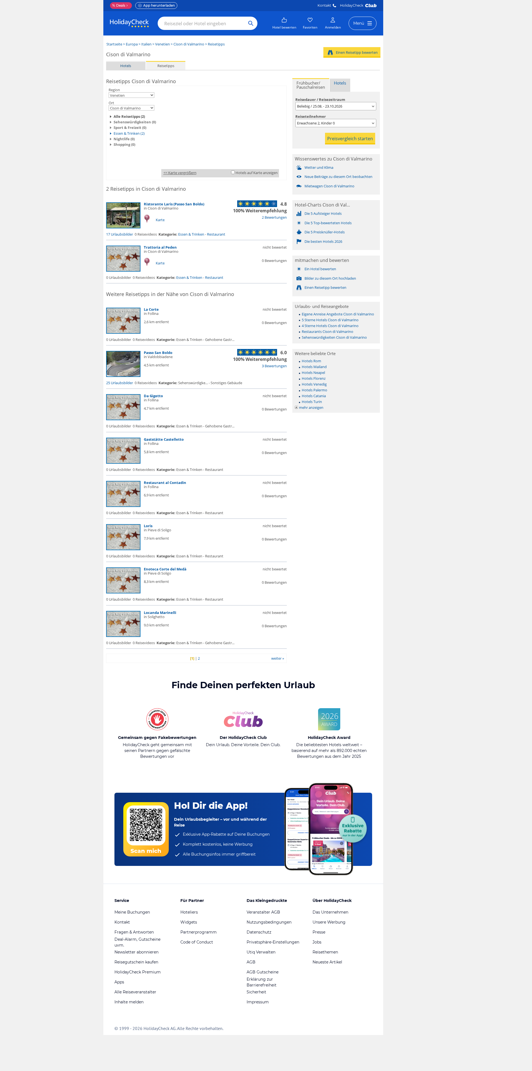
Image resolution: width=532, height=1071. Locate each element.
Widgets (188, 922)
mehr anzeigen (311, 407)
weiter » (277, 658)
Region (114, 89)
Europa (132, 44)
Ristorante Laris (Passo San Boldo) (174, 204)
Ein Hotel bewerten (320, 268)
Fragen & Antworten (134, 932)
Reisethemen (325, 952)
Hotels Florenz (314, 378)
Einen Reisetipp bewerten (357, 52)
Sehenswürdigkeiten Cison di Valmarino (334, 337)
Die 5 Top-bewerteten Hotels (328, 222)
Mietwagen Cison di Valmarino (329, 185)
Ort (111, 102)
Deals (118, 5)
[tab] (310, 85)
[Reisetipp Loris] (123, 548)
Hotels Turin (312, 401)
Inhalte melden (129, 1001)
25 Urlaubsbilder (119, 382)
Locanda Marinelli (160, 612)
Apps (119, 982)
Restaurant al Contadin (165, 482)
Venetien (162, 44)
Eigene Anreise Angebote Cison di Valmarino (338, 314)
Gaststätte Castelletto (164, 439)
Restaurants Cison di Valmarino (327, 331)
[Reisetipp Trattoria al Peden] (123, 270)
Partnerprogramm (198, 932)
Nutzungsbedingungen (269, 922)
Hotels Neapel (313, 372)
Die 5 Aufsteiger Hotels (323, 213)
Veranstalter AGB (263, 912)
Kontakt (324, 5)
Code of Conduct (196, 942)
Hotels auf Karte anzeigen (257, 172)
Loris (148, 525)
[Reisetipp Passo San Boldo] (123, 375)
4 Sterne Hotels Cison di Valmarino (330, 325)
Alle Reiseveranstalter (135, 992)
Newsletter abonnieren (136, 952)
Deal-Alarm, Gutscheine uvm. (137, 942)
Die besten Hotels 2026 (323, 241)
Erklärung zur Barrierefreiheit (262, 982)
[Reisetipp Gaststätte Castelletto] (123, 462)
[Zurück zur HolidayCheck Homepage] (129, 23)
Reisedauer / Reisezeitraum (320, 99)
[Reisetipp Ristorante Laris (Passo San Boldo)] (123, 227)
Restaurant (216, 234)
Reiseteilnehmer (310, 116)
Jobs (317, 942)
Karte (160, 219)
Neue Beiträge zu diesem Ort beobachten (338, 176)
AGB (251, 962)
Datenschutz (259, 932)
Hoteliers (189, 912)
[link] (284, 23)
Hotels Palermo (314, 389)
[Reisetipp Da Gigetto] (123, 418)
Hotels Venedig (314, 384)
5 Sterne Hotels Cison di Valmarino (330, 319)
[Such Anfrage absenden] (250, 23)
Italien (146, 44)
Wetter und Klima (319, 167)
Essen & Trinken (191, 234)
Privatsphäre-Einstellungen (273, 942)
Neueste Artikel (327, 962)
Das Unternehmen (330, 912)
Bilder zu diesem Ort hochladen (330, 278)
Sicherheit (256, 992)
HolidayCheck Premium (137, 972)
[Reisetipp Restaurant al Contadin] (123, 505)
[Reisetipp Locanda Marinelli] (123, 635)
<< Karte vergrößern (179, 172)
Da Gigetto (153, 395)
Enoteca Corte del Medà (165, 569)
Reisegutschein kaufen (136, 962)
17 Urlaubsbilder (119, 234)
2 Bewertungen (274, 217)
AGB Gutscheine (262, 972)
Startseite (114, 44)
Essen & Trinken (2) (129, 133)
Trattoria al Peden (160, 247)
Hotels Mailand (314, 366)
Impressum (258, 1001)
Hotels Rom (311, 360)
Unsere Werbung (329, 922)
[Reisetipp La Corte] (123, 332)
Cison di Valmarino (188, 44)
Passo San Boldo (158, 352)
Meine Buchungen (132, 912)
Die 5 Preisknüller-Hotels (325, 232)
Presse (319, 932)
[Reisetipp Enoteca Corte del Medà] (123, 592)
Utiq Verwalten (261, 952)
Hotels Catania (314, 395)
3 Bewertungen (274, 365)
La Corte (151, 309)
